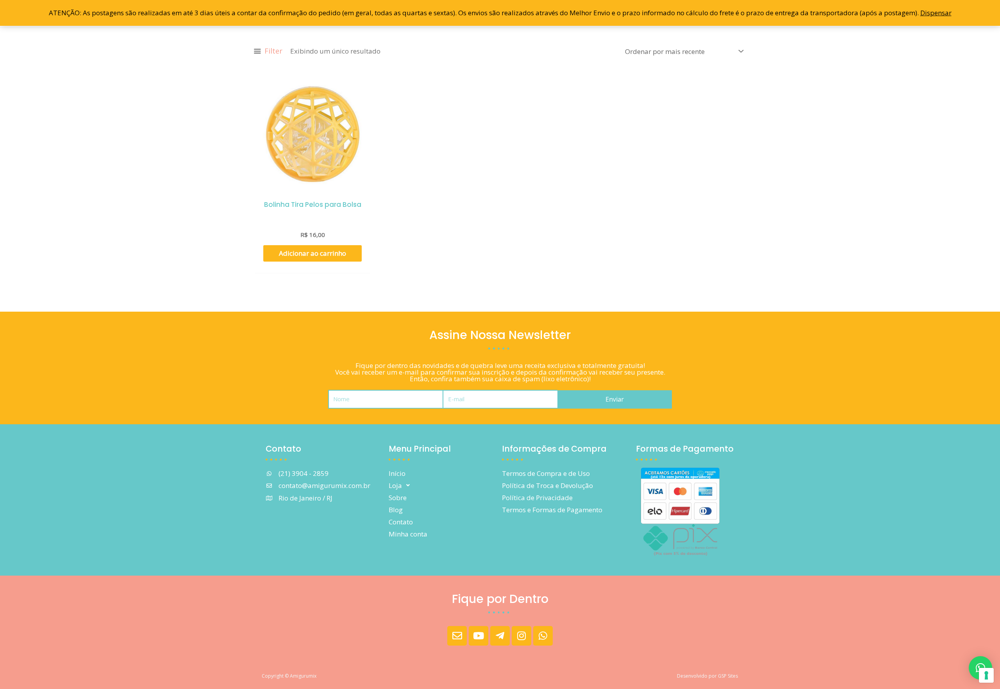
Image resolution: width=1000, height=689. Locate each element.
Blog (396, 509)
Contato (401, 521)
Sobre (398, 497)
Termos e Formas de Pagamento (552, 509)
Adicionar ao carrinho (312, 253)
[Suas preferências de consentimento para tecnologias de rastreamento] (986, 675)
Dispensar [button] (936, 12)
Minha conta (408, 533)
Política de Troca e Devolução (547, 485)
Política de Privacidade (537, 497)
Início (397, 473)
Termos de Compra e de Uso (546, 473)
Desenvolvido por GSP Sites (707, 676)
